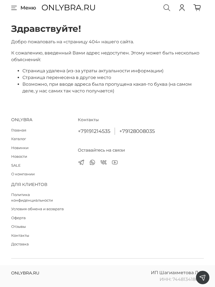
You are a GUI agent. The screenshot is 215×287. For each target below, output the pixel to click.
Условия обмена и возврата (37, 209)
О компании (23, 174)
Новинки (20, 147)
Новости (19, 156)
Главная (18, 130)
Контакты (20, 235)
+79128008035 (137, 131)
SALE (16, 165)
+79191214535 (94, 131)
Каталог (18, 139)
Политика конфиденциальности (32, 197)
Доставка (20, 244)
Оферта (18, 218)
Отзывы (18, 226)
